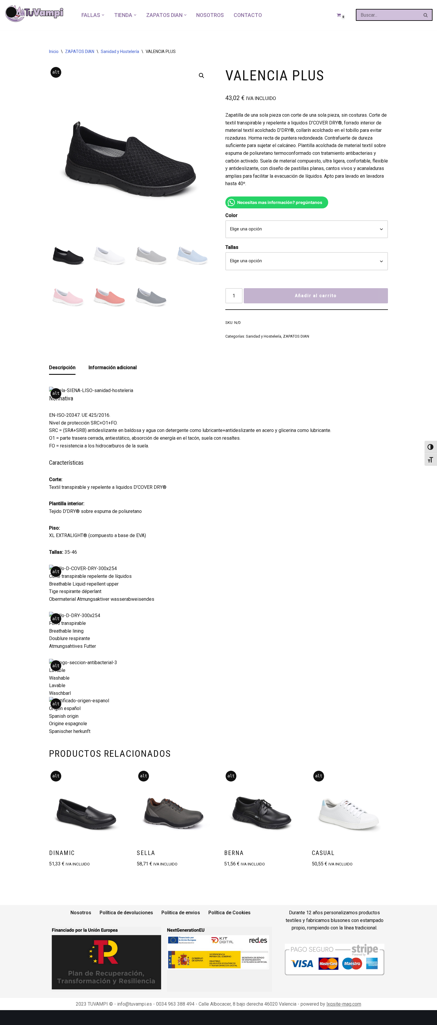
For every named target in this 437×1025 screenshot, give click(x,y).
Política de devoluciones (126, 912)
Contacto (248, 15)
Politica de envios (180, 912)
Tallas (231, 247)
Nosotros (210, 15)
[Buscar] (426, 15)
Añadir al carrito (316, 295)
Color (231, 215)
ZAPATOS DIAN (79, 51)
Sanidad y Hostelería (120, 51)
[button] (103, 15)
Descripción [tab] (62, 367)
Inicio (54, 51)
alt (55, 72)
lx (328, 1004)
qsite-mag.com (345, 1004)
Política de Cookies (229, 912)
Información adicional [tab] (113, 367)
